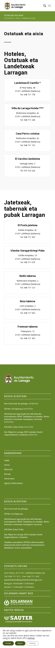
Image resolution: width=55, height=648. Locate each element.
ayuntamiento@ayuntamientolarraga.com (23, 579)
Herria (7, 465)
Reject (20, 643)
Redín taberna (27, 275)
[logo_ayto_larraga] (22, 5)
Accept (8, 643)
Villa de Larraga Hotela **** (28, 108)
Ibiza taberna (27, 301)
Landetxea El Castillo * (27, 82)
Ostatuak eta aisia (13, 15)
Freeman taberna (28, 326)
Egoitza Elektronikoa (13, 483)
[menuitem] (43, 5)
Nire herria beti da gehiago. (16, 403)
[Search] (43, 5)
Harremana (9, 478)
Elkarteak (8, 469)
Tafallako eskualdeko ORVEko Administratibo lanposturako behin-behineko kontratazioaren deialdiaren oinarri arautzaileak (24, 545)
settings (31, 638)
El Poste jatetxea (27, 225)
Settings (32, 643)
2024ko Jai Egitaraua (13, 409)
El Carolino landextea (27, 158)
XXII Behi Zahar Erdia (13, 427)
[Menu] (49, 5)
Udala (6, 460)
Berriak (7, 474)
